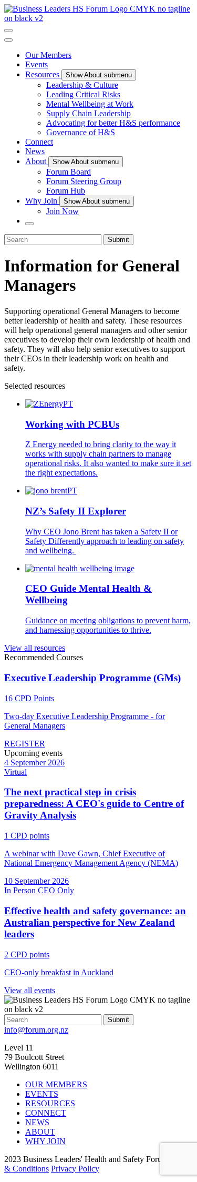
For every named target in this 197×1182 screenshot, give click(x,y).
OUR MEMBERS (56, 1084)
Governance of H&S (80, 132)
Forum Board (68, 171)
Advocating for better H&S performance (113, 122)
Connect (39, 141)
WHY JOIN (45, 1141)
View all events (29, 990)
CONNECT (45, 1112)
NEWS (37, 1122)
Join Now (62, 211)
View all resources (34, 647)
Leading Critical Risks (83, 94)
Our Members (48, 54)
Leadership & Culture (82, 84)
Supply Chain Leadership (88, 113)
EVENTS (41, 1093)
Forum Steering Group (83, 181)
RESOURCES (50, 1103)
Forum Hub (65, 190)
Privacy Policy (75, 1168)
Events (36, 64)
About (36, 161)
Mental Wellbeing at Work (89, 103)
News (35, 151)
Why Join (42, 200)
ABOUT (40, 1131)
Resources (43, 74)
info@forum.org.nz (36, 1029)
